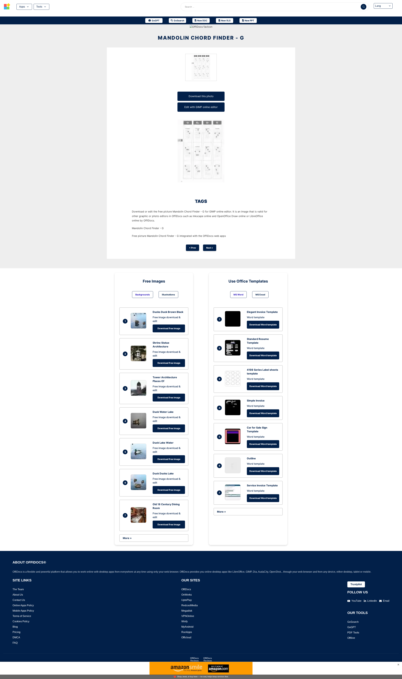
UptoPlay (186, 600)
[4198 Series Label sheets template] (233, 385)
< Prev (192, 247)
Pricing (16, 632)
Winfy (184, 621)
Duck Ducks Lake (163, 473)
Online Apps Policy (23, 605)
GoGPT (351, 627)
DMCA (16, 637)
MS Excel (260, 294)
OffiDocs (186, 589)
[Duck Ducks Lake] (139, 489)
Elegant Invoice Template (262, 311)
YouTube (356, 600)
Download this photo (201, 96)
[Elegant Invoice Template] (233, 325)
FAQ (15, 642)
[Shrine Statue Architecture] (139, 360)
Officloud (186, 637)
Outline (251, 458)
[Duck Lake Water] (139, 458)
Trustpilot (356, 584)
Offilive (351, 638)
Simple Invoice (256, 400)
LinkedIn (372, 600)
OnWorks (186, 594)
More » (127, 538)
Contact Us (19, 600)
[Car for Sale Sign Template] (233, 443)
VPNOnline (187, 616)
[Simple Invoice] (233, 414)
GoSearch (353, 622)
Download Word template (263, 324)
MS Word (238, 294)
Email (386, 600)
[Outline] (233, 472)
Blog (15, 626)
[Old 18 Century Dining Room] (139, 521)
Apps (22, 6)
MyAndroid (187, 626)
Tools (39, 6)
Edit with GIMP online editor (201, 107)
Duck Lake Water (163, 442)
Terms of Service (22, 616)
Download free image (169, 328)
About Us (18, 594)
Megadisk (186, 610)
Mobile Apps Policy (23, 610)
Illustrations (168, 294)
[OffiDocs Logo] (7, 7)
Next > (209, 247)
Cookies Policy (21, 621)
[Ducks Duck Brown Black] (139, 327)
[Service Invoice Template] (233, 499)
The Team (18, 589)
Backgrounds (142, 294)
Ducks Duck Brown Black (168, 311)
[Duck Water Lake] (139, 427)
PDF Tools (353, 632)
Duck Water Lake (163, 411)
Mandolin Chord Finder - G (201, 38)
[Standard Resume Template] (233, 354)
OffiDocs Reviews (194, 659)
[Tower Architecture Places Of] (139, 394)
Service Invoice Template (262, 485)
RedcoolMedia (189, 605)
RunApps (186, 632)
